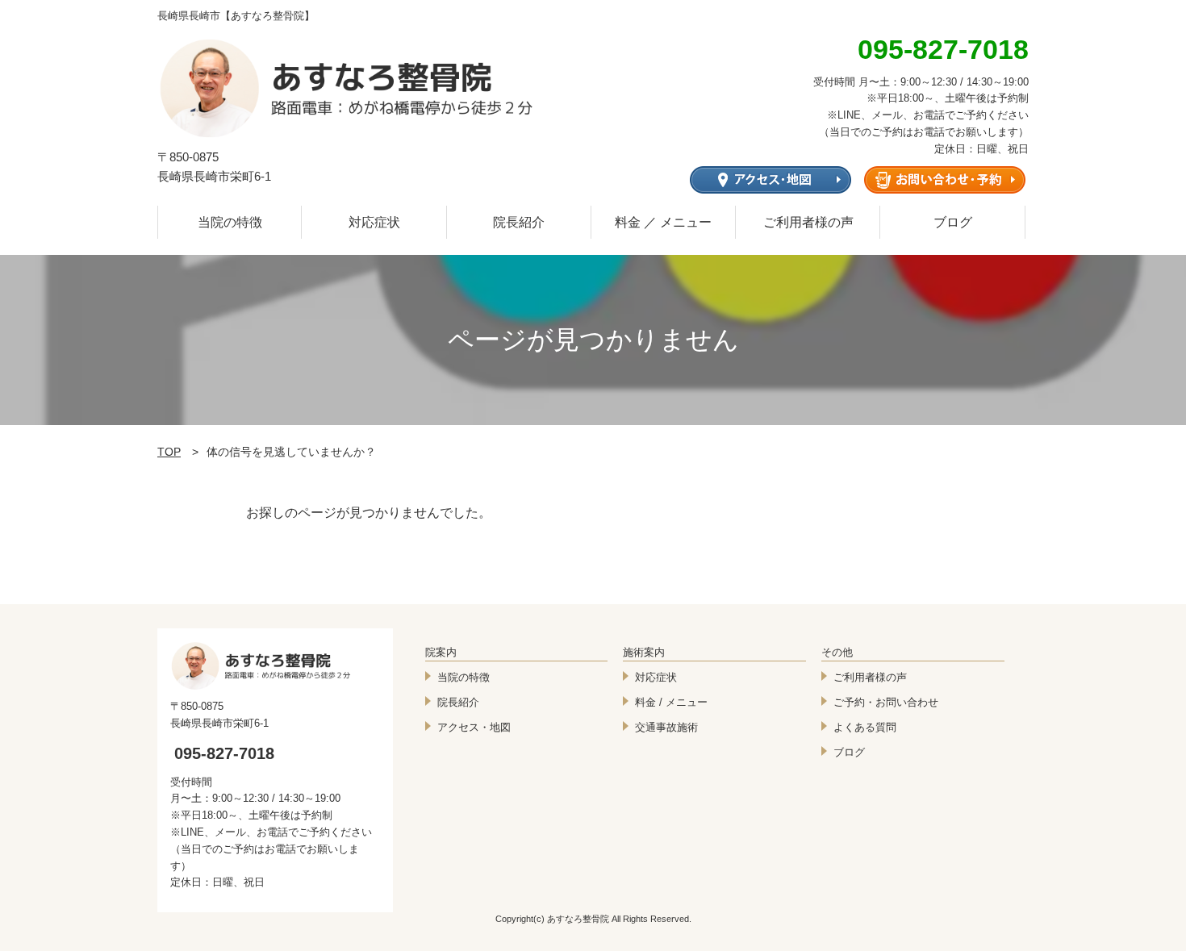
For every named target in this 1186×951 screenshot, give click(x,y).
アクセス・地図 (474, 727)
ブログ (952, 222)
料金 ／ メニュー (663, 222)
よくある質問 (864, 727)
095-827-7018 (224, 753)
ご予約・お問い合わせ (885, 702)
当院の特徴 (230, 222)
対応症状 (374, 222)
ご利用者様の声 (808, 222)
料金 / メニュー (671, 702)
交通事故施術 (666, 727)
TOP (169, 451)
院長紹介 (519, 222)
